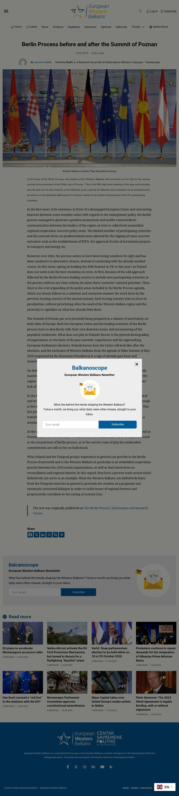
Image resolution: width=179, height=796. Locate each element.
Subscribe (118, 424)
